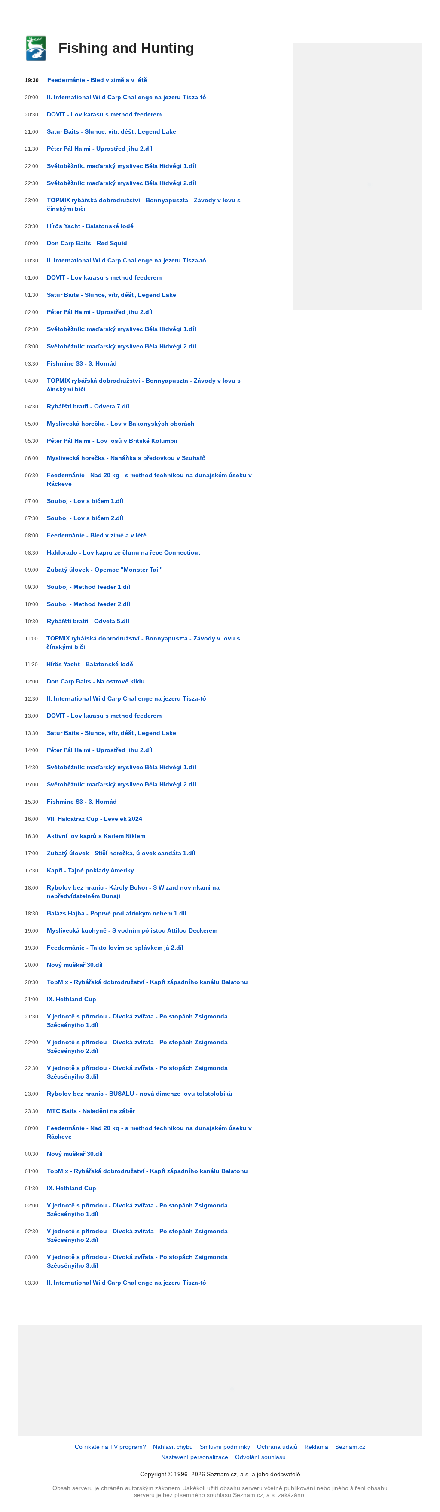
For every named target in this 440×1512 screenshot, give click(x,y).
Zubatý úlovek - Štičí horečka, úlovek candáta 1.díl (121, 853)
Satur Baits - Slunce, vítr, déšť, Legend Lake (111, 131)
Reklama (316, 1446)
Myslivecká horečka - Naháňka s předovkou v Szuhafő (126, 457)
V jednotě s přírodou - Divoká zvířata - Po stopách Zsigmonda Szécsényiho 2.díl (137, 1046)
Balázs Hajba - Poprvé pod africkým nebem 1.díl (116, 913)
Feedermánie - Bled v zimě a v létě (97, 79)
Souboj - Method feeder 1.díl (88, 586)
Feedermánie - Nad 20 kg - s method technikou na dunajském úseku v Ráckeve (149, 479)
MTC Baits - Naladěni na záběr (91, 1110)
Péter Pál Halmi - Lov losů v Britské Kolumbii (112, 440)
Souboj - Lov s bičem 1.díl (85, 500)
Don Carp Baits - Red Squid (87, 243)
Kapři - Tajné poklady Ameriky (90, 870)
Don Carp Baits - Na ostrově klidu (96, 681)
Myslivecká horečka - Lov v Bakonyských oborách (121, 423)
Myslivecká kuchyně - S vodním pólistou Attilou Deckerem (132, 930)
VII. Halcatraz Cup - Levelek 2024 (94, 818)
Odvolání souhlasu (260, 1457)
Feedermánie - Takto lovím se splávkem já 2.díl (115, 947)
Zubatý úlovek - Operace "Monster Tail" (105, 569)
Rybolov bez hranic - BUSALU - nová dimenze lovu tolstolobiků (139, 1093)
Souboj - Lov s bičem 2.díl (85, 518)
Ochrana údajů (277, 1446)
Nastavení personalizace (194, 1457)
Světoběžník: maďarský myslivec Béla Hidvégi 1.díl (121, 165)
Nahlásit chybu (173, 1446)
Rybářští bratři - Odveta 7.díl (88, 406)
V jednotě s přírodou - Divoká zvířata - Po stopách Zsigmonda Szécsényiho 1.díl (137, 1020)
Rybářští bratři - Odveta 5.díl (88, 621)
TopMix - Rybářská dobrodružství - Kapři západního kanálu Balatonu (147, 982)
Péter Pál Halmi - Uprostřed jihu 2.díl (100, 148)
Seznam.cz (350, 1446)
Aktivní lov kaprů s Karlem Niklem (96, 835)
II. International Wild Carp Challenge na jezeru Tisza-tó (126, 97)
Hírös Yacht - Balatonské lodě (90, 226)
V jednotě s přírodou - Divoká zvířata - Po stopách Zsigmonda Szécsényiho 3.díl (137, 1072)
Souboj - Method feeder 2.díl (88, 604)
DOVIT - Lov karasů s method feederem (104, 114)
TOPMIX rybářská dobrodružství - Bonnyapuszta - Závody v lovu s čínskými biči (144, 204)
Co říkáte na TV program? (110, 1446)
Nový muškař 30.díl (75, 964)
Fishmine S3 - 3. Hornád (82, 363)
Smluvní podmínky (225, 1446)
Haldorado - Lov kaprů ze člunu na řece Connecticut (123, 552)
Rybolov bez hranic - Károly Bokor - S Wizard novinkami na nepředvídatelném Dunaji (133, 891)
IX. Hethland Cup (71, 999)
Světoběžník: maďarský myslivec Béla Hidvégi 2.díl (121, 183)
